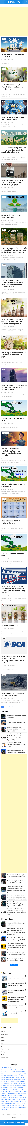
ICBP (2, 1089)
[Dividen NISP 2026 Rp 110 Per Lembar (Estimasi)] (14, 107)
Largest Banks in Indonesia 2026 (16, 722)
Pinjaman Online (18, 1101)
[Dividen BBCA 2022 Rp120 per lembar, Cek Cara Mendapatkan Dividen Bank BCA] (14, 645)
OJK (11, 1099)
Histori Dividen (17, 1087)
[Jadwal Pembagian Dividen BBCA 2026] (14, 44)
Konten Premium (21, 1093)
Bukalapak (6, 1083)
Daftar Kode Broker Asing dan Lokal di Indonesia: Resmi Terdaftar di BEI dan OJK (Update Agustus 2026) (16, 946)
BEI (2, 1074)
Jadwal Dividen (4, 1046)
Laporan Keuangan (5, 1049)
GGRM (3, 1087)
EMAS (20, 1085)
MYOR (12, 1097)
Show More (14, 965)
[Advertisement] (14, 21)
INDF (12, 1089)
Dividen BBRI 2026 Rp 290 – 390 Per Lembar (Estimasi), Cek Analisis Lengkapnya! (13, 150)
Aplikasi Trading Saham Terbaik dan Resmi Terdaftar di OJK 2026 (16, 960)
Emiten (24, 1085)
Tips (23, 1105)
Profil (24, 1101)
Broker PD (12, 1081)
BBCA (4, 38)
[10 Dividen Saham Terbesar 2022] (14, 542)
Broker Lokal (17, 1079)
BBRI (4, 132)
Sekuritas (8, 1105)
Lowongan (4, 1097)
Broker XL (18, 1081)
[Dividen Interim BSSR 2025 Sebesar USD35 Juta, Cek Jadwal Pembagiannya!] (14, 307)
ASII (3, 369)
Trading (3, 1052)
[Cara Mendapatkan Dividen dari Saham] (14, 473)
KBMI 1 (21, 1091)
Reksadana (8, 1103)
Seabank (3, 1105)
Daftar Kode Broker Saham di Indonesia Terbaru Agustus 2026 (16, 751)
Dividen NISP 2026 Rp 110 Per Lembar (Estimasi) (12, 118)
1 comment (12, 665)
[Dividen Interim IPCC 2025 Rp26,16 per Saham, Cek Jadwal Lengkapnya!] (14, 170)
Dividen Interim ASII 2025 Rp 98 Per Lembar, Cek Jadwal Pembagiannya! (14, 387)
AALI (2, 1068)
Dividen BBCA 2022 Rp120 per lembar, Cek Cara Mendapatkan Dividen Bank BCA (13, 659)
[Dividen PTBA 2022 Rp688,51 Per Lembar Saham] (14, 682)
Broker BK (11, 1077)
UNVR (6, 1109)
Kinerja (14, 1093)
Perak (3, 1101)
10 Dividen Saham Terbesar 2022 (12, 555)
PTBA (2, 1103)
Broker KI (11, 1079)
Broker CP (17, 1077)
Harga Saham (8, 1087)
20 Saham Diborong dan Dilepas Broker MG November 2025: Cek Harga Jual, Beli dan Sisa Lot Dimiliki (16, 897)
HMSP (22, 1087)
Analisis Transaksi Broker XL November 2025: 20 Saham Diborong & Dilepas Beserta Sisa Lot (16, 889)
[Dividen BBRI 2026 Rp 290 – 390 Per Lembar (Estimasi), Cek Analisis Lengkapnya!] (14, 137)
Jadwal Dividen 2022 (9, 626)
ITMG (2, 1091)
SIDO (13, 1105)
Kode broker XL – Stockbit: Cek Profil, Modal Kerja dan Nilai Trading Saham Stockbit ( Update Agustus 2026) (16, 737)
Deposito (6, 1085)
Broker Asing (5, 1077)
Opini (13, 1099)
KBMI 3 (4, 1093)
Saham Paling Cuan (20, 1103)
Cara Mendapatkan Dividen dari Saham (13, 485)
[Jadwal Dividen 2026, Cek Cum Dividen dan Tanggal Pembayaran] (14, 74)
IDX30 (5, 1089)
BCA (24, 1072)
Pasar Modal (21, 1099)
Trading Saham (4, 1057)
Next (13, 706)
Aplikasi (3, 1031)
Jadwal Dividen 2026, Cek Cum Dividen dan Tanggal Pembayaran (12, 87)
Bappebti (11, 1072)
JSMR (17, 1091)
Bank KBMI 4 (4, 1072)
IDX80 (9, 1089)
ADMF (5, 1068)
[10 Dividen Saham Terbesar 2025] (14, 408)
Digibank (12, 1085)
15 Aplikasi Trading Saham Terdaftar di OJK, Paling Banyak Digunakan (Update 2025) (15, 904)
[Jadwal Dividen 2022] (14, 613)
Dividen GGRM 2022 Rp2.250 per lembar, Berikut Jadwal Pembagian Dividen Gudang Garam (13, 590)
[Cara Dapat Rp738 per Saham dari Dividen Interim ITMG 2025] (14, 342)
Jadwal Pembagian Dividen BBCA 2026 (12, 55)
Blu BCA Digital (5, 1076)
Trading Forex (4, 1054)
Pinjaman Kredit (9, 1101)
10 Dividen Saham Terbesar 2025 (12, 419)
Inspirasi (16, 1089)
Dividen (4, 69)
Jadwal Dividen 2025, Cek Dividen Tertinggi (11, 216)
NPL (9, 1099)
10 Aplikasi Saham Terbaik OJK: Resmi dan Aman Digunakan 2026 (16, 876)
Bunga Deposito (17, 1083)
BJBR (25, 1074)
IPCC (20, 1089)
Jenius (14, 1091)
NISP (6, 1099)
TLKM (3, 1107)
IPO (2, 1043)
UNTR (3, 1109)
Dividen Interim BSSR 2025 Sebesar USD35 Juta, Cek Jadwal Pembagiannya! (12, 321)
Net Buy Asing (18, 1097)
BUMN (11, 1083)
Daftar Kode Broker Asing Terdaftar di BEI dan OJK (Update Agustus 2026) (16, 729)
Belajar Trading (16, 1074)
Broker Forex (5, 1079)
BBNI (18, 1072)
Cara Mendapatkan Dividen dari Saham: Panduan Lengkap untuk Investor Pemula (13, 452)
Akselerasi (10, 1068)
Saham (13, 1103)
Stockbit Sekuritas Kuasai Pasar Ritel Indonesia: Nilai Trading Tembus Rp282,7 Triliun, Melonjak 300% (16, 912)
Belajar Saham (6, 433)
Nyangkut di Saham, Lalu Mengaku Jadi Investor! (16, 716)
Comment (11, 59)
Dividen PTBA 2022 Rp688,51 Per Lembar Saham (12, 694)
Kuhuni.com (13, 1122)
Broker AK (20, 1076)
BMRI (11, 1076)
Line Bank (19, 1095)
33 (9, 706)
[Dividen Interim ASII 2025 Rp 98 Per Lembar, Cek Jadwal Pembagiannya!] (14, 375)
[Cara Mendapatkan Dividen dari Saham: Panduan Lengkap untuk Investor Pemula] (14, 438)
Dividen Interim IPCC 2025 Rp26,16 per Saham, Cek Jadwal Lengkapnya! (12, 182)
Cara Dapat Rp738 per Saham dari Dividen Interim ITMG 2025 (13, 355)
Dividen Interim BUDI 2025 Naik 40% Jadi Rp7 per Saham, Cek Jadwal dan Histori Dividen (14, 250)
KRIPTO (3, 1095)
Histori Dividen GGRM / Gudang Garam (10, 522)
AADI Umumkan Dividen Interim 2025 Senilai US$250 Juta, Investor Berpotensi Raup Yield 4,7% (12, 283)
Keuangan (9, 1093)
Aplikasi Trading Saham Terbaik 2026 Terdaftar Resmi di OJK (15, 882)
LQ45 (8, 1097)
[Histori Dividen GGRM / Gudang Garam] (14, 507)
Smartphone (18, 1105)
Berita (22, 1074)
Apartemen (12, 1070)
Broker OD (6, 1081)
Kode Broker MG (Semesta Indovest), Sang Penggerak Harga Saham (16, 744)
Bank (23, 1070)
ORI (17, 1099)
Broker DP (23, 1077)
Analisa (4, 498)
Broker (2, 1037)
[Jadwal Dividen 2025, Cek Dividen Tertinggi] (14, 204)
